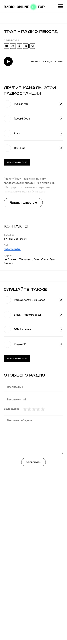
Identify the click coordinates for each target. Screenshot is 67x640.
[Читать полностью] (23, 202)
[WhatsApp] (32, 46)
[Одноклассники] (19, 46)
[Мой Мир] (13, 46)
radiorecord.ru (12, 248)
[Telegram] (26, 46)
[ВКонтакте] (6, 46)
